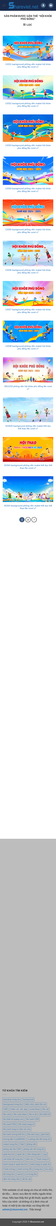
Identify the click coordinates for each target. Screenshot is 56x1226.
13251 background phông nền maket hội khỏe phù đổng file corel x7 (28, 65)
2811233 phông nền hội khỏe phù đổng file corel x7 (28, 387)
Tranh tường (9, 1169)
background (28, 1099)
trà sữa (48, 1169)
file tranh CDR (32, 1119)
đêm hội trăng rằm (11, 1179)
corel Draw (35, 1109)
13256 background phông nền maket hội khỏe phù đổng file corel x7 (28, 271)
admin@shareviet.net (14, 1209)
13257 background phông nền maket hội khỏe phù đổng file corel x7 (28, 310)
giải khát (45, 1134)
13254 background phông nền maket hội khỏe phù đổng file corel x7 (28, 189)
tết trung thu (8, 1174)
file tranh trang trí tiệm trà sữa (16, 1129)
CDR (5, 1109)
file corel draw (20, 1114)
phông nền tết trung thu (34, 1149)
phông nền (31, 1144)
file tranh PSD (9, 1124)
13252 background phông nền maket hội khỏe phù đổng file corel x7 (28, 104)
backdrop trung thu (11, 1099)
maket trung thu (10, 1144)
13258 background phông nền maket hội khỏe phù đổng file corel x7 (28, 347)
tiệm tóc (29, 1159)
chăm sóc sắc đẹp (18, 1109)
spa (45, 1154)
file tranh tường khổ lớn (14, 1134)
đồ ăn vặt (27, 1179)
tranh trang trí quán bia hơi (15, 1164)
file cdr (45, 1109)
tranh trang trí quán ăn (40, 1164)
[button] (4, 5)
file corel (7, 1114)
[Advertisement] (28, 555)
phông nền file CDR (12, 1149)
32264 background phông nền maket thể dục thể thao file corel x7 (28, 466)
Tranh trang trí (42, 1159)
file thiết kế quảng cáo (13, 1119)
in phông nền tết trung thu (39, 1139)
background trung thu (12, 1104)
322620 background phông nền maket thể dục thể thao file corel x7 (28, 427)
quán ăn (21, 1154)
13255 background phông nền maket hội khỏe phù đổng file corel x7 (28, 230)
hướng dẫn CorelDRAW (14, 1139)
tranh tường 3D (24, 1169)
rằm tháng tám (34, 1154)
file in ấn (33, 1114)
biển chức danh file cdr (35, 1104)
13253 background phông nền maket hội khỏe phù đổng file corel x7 (28, 146)
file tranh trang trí (26, 1124)
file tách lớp (33, 1134)
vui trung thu (31, 1174)
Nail (22, 1144)
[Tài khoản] (43, 5)
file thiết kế (45, 1114)
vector (20, 1174)
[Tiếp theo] (34, 519)
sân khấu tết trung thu (13, 1159)
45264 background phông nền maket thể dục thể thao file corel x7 (28, 507)
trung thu (38, 1169)
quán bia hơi (8, 1154)
